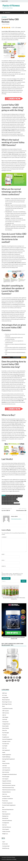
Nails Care (4, 794)
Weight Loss (5, 833)
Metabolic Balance (6, 792)
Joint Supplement (6, 770)
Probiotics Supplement (7, 803)
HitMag (14, 859)
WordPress (9, 859)
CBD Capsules (5, 710)
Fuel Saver (4, 734)
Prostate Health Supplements (8, 805)
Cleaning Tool (5, 721)
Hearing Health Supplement (8, 759)
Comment (4, 537)
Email (3, 560)
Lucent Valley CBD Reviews (7, 502)
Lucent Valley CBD (6, 496)
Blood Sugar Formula (7, 701)
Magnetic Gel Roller (6, 781)
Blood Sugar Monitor (7, 704)
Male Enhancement (6, 783)
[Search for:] (14, 581)
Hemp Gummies (6, 763)
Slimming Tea (5, 818)
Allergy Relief (5, 697)
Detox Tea (4, 730)
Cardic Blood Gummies (7, 708)
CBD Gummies (4, 17)
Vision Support (5, 829)
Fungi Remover (5, 737)
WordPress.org (5, 848)
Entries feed (5, 843)
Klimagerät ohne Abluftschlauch (9, 774)
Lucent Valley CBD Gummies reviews (9, 500)
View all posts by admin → (16, 519)
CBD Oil (4, 715)
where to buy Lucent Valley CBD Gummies (11, 504)
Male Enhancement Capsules (8, 785)
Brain (3, 706)
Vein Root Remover (6, 827)
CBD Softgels (5, 717)
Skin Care (4, 811)
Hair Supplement (6, 750)
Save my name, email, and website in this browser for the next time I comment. (12, 574)
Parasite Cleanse (6, 796)
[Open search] (25, 12)
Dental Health (5, 726)
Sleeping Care (5, 816)
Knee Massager (5, 776)
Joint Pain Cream (6, 767)
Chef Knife (4, 719)
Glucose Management (7, 739)
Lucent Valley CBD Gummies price (9, 499)
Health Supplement (6, 754)
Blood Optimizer (6, 699)
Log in (3, 841)
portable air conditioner (7, 798)
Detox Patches (5, 728)
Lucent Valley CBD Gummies (16, 496)
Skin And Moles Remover (7, 809)
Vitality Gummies (6, 831)
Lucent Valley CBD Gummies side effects (10, 501)
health (3, 752)
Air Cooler (4, 695)
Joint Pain (4, 765)
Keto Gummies (5, 772)
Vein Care (4, 824)
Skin (3, 807)
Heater (3, 761)
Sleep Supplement (6, 813)
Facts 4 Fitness (11, 5)
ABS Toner (4, 693)
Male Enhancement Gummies (8, 789)
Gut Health (4, 745)
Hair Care (4, 748)
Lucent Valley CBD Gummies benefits (9, 497)
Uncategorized (5, 822)
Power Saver (5, 800)
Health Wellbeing (6, 756)
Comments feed (5, 846)
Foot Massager (5, 732)
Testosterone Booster (7, 820)
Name (3, 554)
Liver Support (5, 778)
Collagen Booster (6, 723)
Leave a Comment (5, 24)
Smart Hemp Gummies (9, 597)
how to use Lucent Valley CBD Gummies (14, 495)
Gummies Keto (5, 743)
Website (4, 566)
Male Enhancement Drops (8, 787)
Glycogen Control (6, 741)
